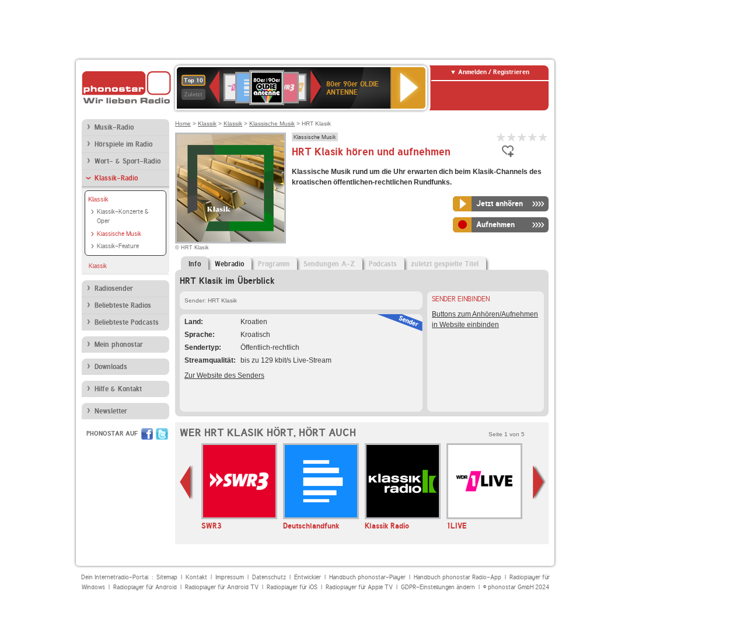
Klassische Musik (119, 234)
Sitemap (166, 577)
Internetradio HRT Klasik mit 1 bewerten (501, 137)
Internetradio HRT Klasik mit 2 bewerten (512, 137)
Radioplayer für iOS (292, 587)
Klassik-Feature (118, 246)
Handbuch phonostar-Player (367, 577)
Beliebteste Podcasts (127, 322)
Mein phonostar (119, 344)
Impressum (229, 577)
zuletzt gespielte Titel (445, 264)
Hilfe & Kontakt (118, 389)
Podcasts (383, 264)
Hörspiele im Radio (123, 144)
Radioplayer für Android (145, 587)
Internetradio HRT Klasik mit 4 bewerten (533, 137)
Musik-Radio (114, 127)
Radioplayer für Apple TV (359, 587)
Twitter (162, 434)
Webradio (229, 264)
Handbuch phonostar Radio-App (457, 577)
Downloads (111, 367)
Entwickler (307, 577)
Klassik (98, 199)
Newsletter (111, 411)
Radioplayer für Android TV (222, 587)
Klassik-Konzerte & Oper (123, 216)
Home (183, 123)
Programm (273, 264)
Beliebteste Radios (123, 305)
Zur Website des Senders (224, 375)
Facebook (147, 434)
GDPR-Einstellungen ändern (438, 587)
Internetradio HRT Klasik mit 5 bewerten (543, 137)
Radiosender (114, 288)
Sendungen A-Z (329, 264)
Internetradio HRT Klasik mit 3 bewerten (522, 137)
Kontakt (196, 577)
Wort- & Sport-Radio (127, 161)
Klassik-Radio (116, 178)
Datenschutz (269, 577)
